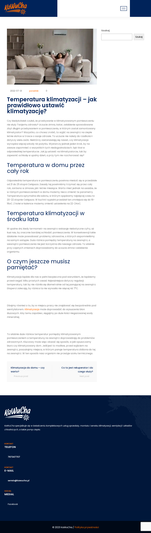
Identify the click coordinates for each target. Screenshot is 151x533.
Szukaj (105, 30)
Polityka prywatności (87, 527)
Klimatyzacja (32, 309)
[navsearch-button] (134, 8)
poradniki (33, 90)
